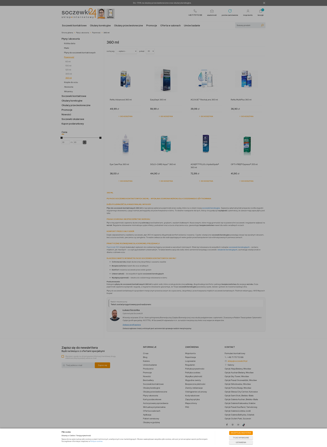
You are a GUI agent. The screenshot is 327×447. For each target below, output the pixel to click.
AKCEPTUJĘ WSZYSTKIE (241, 433)
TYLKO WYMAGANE (241, 438)
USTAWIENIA (241, 442)
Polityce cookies (96, 441)
